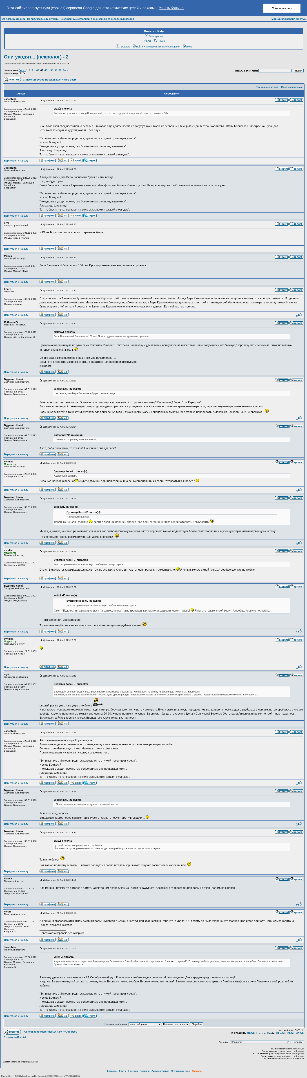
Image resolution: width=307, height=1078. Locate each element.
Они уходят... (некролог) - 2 (36, 57)
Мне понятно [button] (282, 8)
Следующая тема (291, 87)
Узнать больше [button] (171, 8)
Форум (122, 1071)
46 (37, 70)
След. (66, 70)
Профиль (125, 46)
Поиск (161, 41)
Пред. (22, 70)
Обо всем (70, 79)
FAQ (148, 41)
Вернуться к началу (16, 160)
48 (45, 70)
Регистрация (156, 36)
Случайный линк (180, 1071)
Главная (112, 1071)
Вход (189, 46)
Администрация (160, 1071)
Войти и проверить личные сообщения (158, 46)
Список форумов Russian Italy (41, 79)
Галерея (133, 1071)
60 (60, 70)
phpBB (15, 1076)
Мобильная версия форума (288, 19)
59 (56, 70)
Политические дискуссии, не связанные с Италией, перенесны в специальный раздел (80, 19)
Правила (144, 1071)
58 (52, 70)
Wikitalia (197, 1071)
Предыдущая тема (267, 87)
